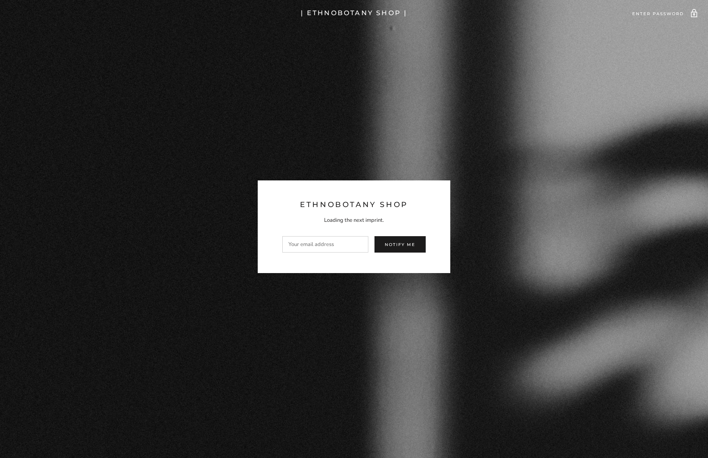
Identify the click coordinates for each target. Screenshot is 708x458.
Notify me (400, 244)
